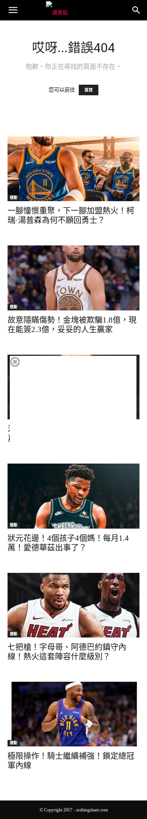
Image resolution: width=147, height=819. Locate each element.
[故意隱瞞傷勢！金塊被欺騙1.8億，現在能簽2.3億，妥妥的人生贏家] (73, 277)
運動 (13, 197)
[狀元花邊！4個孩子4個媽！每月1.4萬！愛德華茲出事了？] (73, 496)
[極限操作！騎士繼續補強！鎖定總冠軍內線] (73, 714)
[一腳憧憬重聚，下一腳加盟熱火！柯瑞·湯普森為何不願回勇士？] (73, 168)
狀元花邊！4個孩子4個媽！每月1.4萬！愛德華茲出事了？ (68, 543)
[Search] (136, 10)
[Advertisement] (73, 409)
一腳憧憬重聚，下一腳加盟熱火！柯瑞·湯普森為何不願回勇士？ (71, 215)
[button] (13, 10)
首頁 (88, 90)
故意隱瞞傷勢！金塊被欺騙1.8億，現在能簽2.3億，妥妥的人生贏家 (72, 324)
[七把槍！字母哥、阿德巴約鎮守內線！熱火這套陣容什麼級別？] (73, 605)
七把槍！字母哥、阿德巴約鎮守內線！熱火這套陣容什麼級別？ (67, 651)
